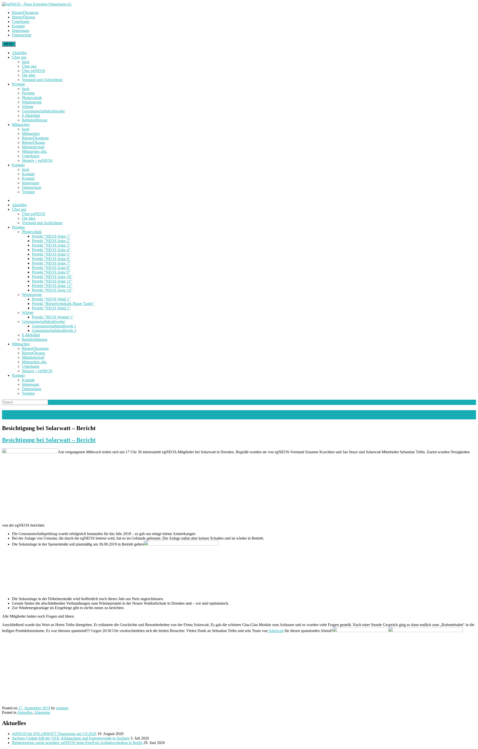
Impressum (20, 30)
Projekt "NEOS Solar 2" (51, 241)
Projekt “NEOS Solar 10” (52, 277)
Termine (28, 192)
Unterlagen (20, 21)
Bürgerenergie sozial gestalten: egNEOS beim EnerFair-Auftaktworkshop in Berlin (77, 743)
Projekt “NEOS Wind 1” (51, 299)
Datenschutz (21, 35)
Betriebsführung (34, 120)
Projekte (18, 84)
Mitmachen (21, 124)
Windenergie (32, 102)
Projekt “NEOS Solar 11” (52, 281)
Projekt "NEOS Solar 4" (51, 250)
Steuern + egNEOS (37, 160)
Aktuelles (19, 53)
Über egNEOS (33, 71)
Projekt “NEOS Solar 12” (52, 285)
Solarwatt (276, 631)
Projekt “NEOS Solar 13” (52, 290)
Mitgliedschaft (33, 147)
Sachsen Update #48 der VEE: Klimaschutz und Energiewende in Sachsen (70, 738)
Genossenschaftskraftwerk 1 (54, 326)
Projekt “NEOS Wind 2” (51, 308)
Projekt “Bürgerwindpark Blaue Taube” (63, 303)
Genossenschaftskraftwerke (43, 111)
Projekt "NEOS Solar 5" (51, 254)
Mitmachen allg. (34, 151)
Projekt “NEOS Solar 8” (51, 268)
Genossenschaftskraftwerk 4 (54, 330)
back (25, 62)
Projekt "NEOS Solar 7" (51, 263)
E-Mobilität (31, 115)
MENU (8, 44)
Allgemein (42, 712)
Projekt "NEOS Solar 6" (51, 259)
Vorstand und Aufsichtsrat (42, 80)
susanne (62, 708)
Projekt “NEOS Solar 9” (51, 272)
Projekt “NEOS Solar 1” (51, 236)
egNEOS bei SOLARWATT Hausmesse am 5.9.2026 (54, 734)
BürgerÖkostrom (25, 12)
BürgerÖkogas (23, 17)
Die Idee (28, 75)
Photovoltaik (32, 97)
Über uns (19, 57)
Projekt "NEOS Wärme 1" (53, 317)
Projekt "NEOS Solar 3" (51, 245)
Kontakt (18, 26)
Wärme (27, 106)
